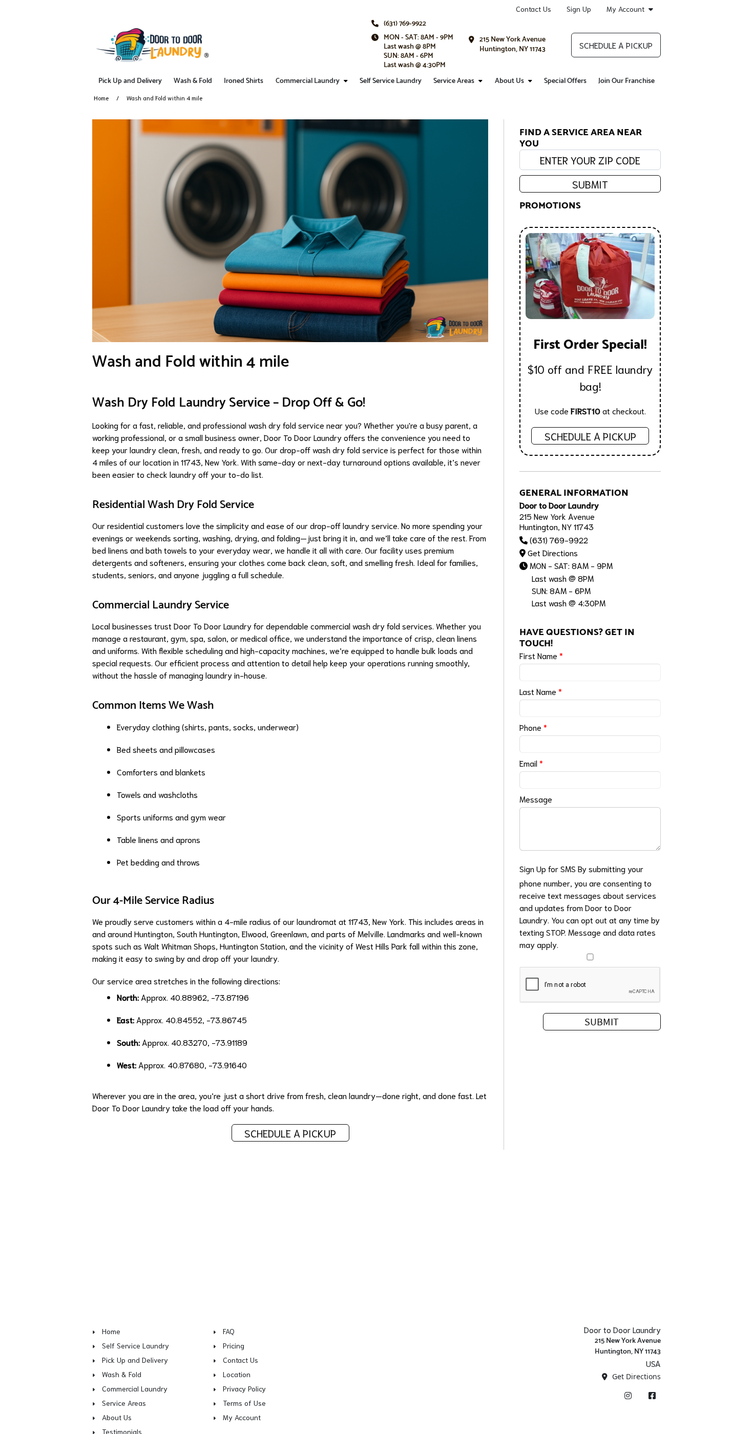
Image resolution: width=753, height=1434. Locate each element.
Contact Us (533, 9)
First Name (541, 655)
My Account (625, 9)
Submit (590, 184)
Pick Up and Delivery (130, 81)
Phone (533, 727)
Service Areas (453, 81)
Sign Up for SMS (547, 868)
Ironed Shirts (243, 81)
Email (531, 762)
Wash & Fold (193, 81)
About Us (509, 81)
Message (535, 798)
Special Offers (565, 81)
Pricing (233, 1345)
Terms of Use (244, 1402)
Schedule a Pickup (616, 44)
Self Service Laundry (391, 81)
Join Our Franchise (626, 81)
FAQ (229, 1331)
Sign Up (579, 9)
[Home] (152, 45)
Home (101, 97)
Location (236, 1374)
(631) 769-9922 (405, 24)
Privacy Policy (244, 1388)
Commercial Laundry (308, 81)
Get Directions (553, 552)
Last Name (540, 691)
